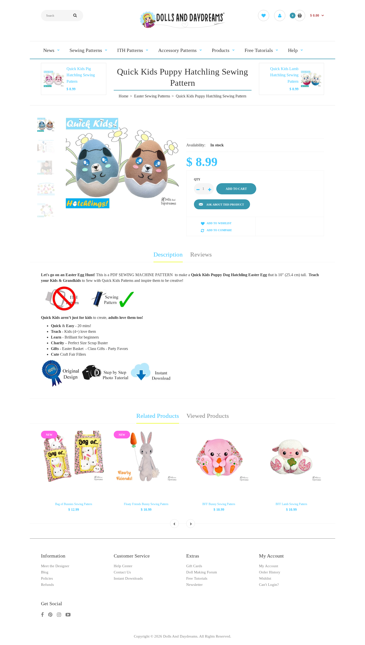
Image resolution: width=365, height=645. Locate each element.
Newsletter (194, 585)
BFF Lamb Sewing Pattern (291, 504)
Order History (269, 572)
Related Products (157, 415)
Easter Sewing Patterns (152, 96)
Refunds (47, 585)
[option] (122, 163)
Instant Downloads (128, 578)
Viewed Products (207, 415)
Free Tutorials (196, 578)
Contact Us (122, 572)
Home (123, 96)
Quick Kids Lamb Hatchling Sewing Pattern (284, 75)
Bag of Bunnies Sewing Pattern (73, 504)
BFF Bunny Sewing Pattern (218, 504)
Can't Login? (269, 585)
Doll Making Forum (201, 572)
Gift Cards (194, 566)
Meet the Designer (55, 566)
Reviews (201, 254)
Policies (47, 578)
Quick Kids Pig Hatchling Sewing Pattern (81, 75)
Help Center (123, 566)
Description (168, 254)
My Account (268, 566)
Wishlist (265, 578)
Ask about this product (225, 204)
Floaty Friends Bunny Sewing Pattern (146, 504)
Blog (44, 572)
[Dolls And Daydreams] (182, 28)
